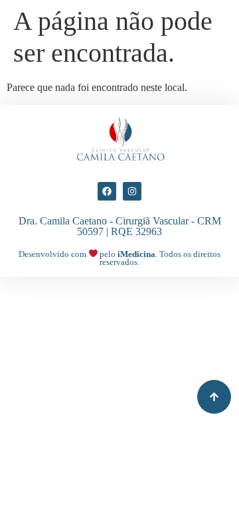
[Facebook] (107, 191)
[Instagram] (132, 191)
